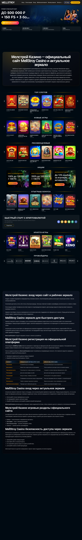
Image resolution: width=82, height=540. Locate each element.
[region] (41, 104)
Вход (34, 2)
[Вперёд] (77, 101)
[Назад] (4, 101)
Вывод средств (52, 2)
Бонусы (59, 2)
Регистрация (29, 2)
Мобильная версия (42, 2)
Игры (23, 2)
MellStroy (8, 2)
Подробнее (9, 225)
